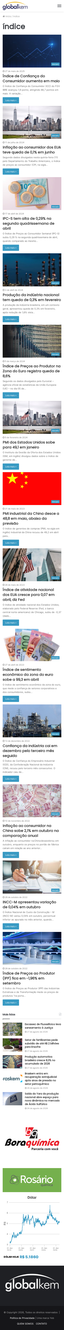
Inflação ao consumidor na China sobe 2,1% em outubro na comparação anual (31, 830)
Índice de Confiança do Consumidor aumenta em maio (31, 78)
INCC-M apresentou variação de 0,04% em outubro (29, 904)
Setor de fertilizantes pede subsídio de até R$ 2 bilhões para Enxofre (42, 1043)
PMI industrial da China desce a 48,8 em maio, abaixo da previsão (31, 518)
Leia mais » (10, 100)
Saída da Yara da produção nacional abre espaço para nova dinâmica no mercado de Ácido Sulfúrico (42, 1099)
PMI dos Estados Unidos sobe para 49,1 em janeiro (29, 445)
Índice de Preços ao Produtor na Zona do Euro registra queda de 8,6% (32, 371)
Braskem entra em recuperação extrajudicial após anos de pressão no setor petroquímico (41, 1079)
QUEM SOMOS (25, 1323)
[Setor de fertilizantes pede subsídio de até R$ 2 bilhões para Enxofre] (12, 1045)
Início (8, 16)
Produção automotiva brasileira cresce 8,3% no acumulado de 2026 (40, 1060)
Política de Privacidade (22, 1318)
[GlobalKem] (15, 6)
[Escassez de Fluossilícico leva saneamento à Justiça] (12, 1029)
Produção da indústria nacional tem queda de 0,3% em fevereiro (32, 297)
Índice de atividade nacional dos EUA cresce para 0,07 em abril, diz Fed (29, 594)
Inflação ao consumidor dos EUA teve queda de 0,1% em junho (32, 150)
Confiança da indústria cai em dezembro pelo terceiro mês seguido (30, 750)
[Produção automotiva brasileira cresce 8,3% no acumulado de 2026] (12, 1061)
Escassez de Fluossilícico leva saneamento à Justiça (43, 1025)
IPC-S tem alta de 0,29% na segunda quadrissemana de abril (28, 223)
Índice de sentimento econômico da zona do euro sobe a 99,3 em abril (28, 674)
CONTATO (41, 1323)
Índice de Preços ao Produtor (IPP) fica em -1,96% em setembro (29, 978)
